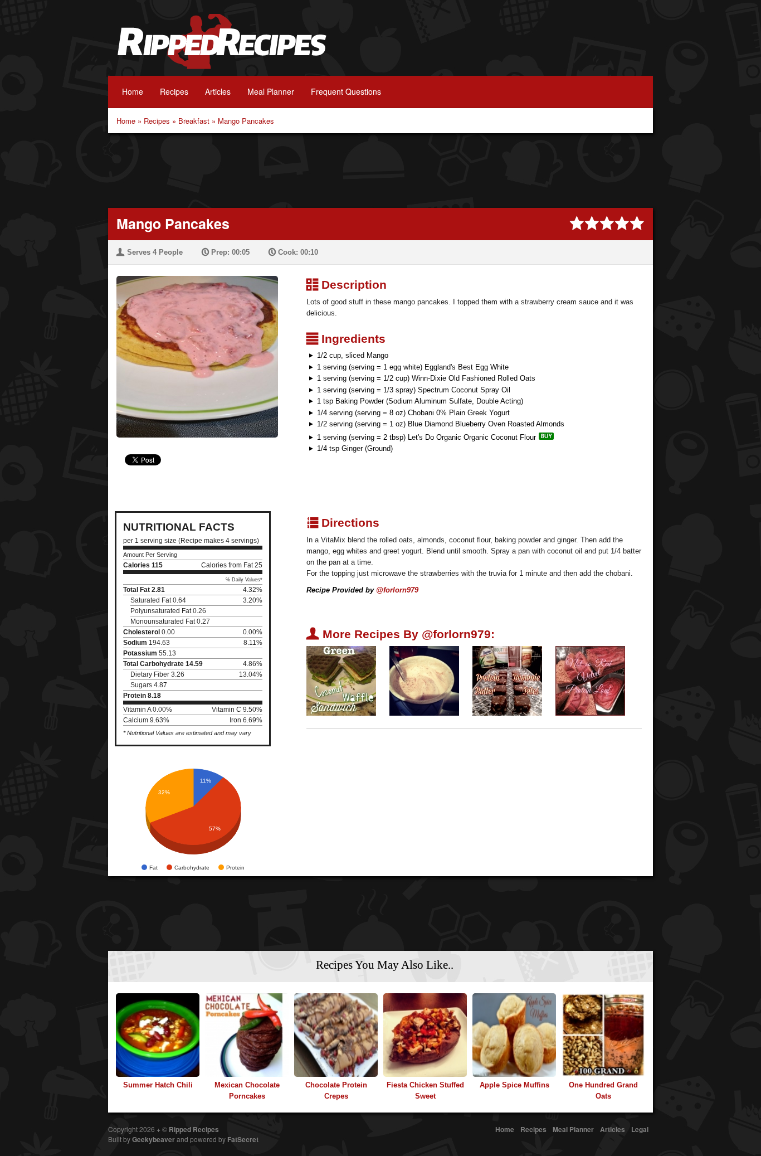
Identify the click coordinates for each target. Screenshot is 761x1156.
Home (132, 91)
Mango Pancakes (246, 120)
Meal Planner (270, 91)
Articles (218, 91)
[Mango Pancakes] (193, 349)
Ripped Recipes (221, 47)
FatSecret (242, 1139)
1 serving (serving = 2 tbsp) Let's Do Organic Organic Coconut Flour (426, 437)
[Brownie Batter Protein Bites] (507, 680)
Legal (639, 1129)
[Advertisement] (380, 169)
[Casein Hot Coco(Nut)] (424, 680)
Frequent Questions (346, 91)
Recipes (174, 91)
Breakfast (193, 120)
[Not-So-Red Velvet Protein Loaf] (590, 680)
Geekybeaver (153, 1139)
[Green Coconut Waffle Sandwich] (341, 680)
